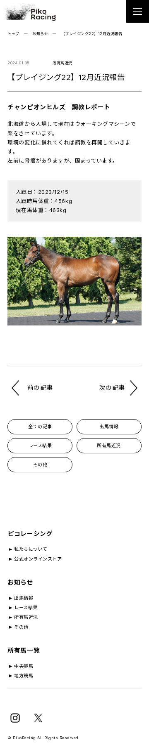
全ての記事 (40, 426)
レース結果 (40, 445)
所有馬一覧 (23, 650)
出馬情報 (108, 426)
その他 (40, 464)
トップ (13, 33)
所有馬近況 (109, 445)
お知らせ (40, 33)
